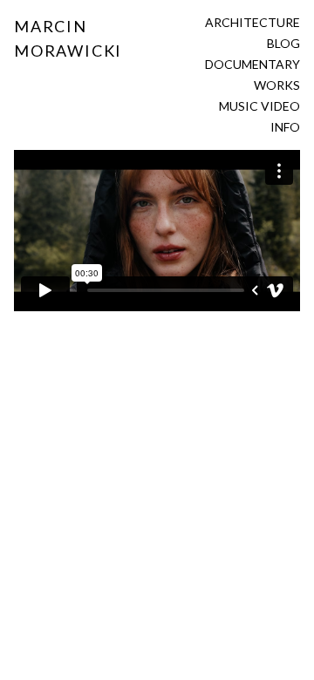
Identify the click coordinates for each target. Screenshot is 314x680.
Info (285, 126)
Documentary (252, 64)
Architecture (252, 22)
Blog (283, 43)
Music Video (259, 106)
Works (277, 85)
